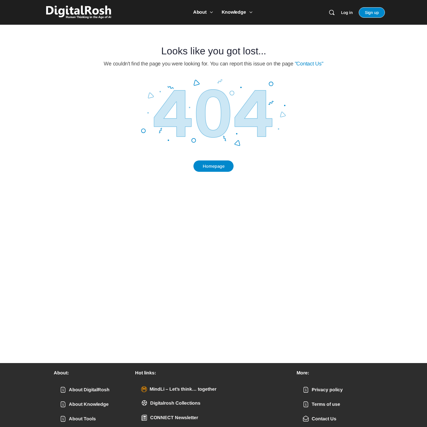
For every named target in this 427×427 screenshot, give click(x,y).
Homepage (214, 166)
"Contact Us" (309, 64)
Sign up (372, 12)
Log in (347, 12)
